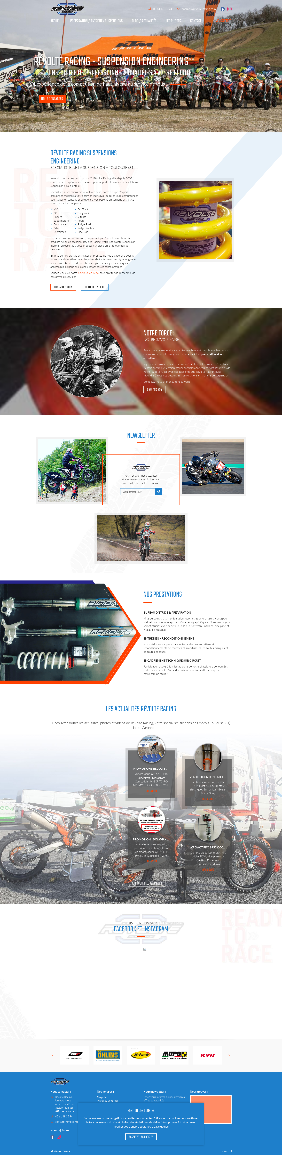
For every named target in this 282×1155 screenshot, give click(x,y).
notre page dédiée (158, 1126)
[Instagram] (59, 1137)
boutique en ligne (88, 273)
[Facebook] (52, 1137)
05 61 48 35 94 (162, 9)
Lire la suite (151, 791)
